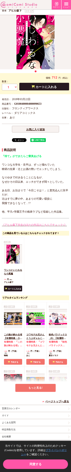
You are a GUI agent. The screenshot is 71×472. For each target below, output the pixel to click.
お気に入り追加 (35, 129)
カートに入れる (46, 86)
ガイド (5, 415)
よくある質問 (9, 422)
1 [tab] (36, 71)
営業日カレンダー (11, 408)
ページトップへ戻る (57, 401)
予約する (14, 362)
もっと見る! (35, 387)
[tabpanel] (35, 42)
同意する (36, 464)
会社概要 (6, 436)
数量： (5, 81)
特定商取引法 (9, 429)
